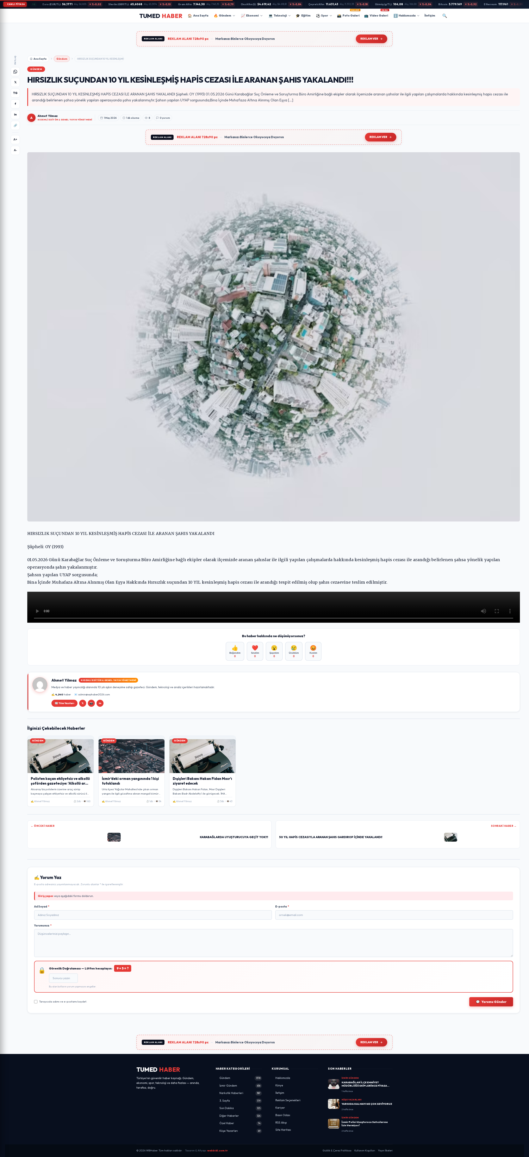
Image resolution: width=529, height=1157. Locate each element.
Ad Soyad (41, 906)
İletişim (429, 15)
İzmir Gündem (240, 1085)
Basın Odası (282, 1115)
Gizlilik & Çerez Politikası (337, 1150)
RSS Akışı (281, 1122)
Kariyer (280, 1107)
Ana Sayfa (198, 15)
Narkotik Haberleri (240, 1093)
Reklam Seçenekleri (287, 1100)
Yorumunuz (42, 925)
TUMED (158, 1070)
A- (15, 150)
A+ (15, 139)
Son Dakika (240, 1108)
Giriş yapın (45, 896)
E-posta (282, 906)
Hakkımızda (404, 15)
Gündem (222, 15)
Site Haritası (283, 1129)
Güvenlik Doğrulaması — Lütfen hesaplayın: (89, 968)
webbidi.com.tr (217, 1150)
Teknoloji (277, 15)
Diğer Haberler (240, 1115)
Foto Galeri (348, 14)
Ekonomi (250, 15)
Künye (279, 1085)
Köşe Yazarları (240, 1130)
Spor (322, 15)
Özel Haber (240, 1123)
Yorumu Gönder (491, 1002)
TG (15, 93)
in (15, 114)
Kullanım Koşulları (364, 1150)
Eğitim (303, 15)
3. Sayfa (240, 1100)
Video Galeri (376, 14)
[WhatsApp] (15, 71)
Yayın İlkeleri (385, 1150)
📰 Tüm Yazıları (64, 703)
